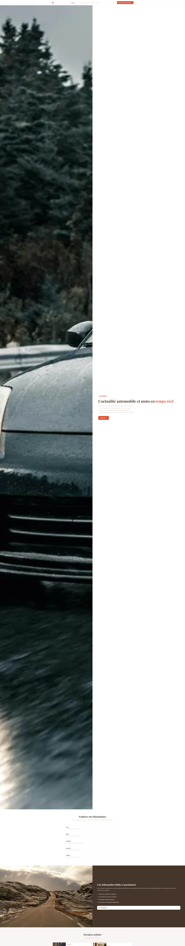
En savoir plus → (103, 907)
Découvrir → (103, 418)
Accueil (73, 2)
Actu (77, 2)
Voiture (98, 2)
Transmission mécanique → (125, 2)
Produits (87, 2)
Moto (81, 2)
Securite (93, 2)
